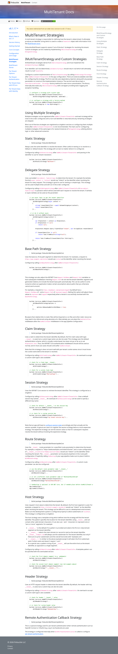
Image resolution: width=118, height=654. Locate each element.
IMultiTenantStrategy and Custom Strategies (103, 35)
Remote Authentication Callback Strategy (103, 83)
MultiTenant (25, 3)
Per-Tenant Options (13, 72)
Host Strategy (101, 74)
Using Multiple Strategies (102, 42)
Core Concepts (14, 50)
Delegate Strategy (100, 52)
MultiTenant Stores (13, 66)
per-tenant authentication (34, 634)
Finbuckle (14, 2)
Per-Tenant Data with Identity (14, 90)
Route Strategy (102, 70)
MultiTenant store (34, 44)
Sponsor (36, 21)
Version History (14, 42)
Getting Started (14, 46)
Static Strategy (102, 47)
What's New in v (14, 37)
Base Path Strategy (100, 58)
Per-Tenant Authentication (14, 78)
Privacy (10, 646)
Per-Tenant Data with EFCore (14, 84)
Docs (20, 21)
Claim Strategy (102, 63)
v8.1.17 (12, 28)
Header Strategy (102, 77)
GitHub (27, 21)
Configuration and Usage (14, 54)
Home (12, 21)
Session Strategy (102, 66)
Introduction (13, 33)
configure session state (53, 425)
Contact (34, 3)
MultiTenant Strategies (13, 60)
